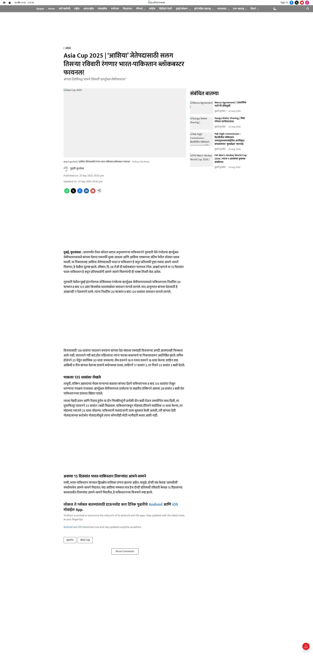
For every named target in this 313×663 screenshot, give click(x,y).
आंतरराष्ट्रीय (88, 9)
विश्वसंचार (127, 9)
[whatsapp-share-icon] (66, 192)
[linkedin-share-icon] (86, 192)
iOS (175, 504)
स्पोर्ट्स (152, 9)
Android (156, 504)
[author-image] (66, 168)
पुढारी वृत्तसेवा (77, 168)
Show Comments (125, 551)
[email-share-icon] (93, 192)
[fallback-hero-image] (201, 107)
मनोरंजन (115, 9)
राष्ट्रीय (77, 9)
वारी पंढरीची (64, 9)
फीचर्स (139, 9)
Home (51, 9)
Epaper (40, 9)
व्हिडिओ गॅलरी (165, 9)
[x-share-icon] (73, 192)
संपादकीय (102, 9)
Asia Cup (85, 540)
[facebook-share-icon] (79, 192)
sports (70, 540)
